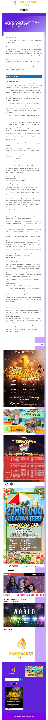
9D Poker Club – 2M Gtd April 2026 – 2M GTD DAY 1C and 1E (15, 599)
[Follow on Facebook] (21, 10)
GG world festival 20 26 (8, 629)
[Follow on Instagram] (27, 10)
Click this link (22, 69)
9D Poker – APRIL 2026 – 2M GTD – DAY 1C (11, 601)
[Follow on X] (24, 10)
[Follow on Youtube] (16, 684)
